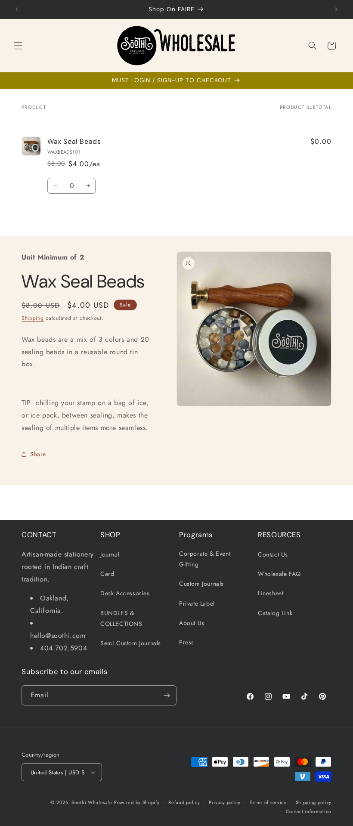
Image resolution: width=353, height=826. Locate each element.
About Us (191, 623)
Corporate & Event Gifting (204, 559)
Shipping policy (314, 802)
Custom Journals (201, 583)
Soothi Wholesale (91, 802)
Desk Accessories (125, 593)
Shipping (33, 318)
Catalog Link (275, 613)
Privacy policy (225, 802)
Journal (109, 554)
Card (107, 573)
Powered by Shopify (137, 802)
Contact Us (273, 554)
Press (186, 642)
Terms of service (268, 802)
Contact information (308, 811)
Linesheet (270, 593)
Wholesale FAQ (279, 573)
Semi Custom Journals (130, 643)
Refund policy (184, 802)
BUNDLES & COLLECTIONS (121, 618)
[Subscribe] (166, 695)
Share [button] (38, 454)
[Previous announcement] (16, 9)
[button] (18, 45)
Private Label (197, 603)
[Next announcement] (336, 9)
